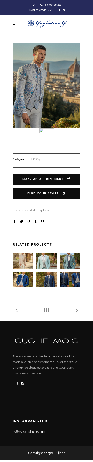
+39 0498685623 (52, 5)
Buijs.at (59, 453)
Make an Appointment (41, 10)
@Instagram (36, 431)
